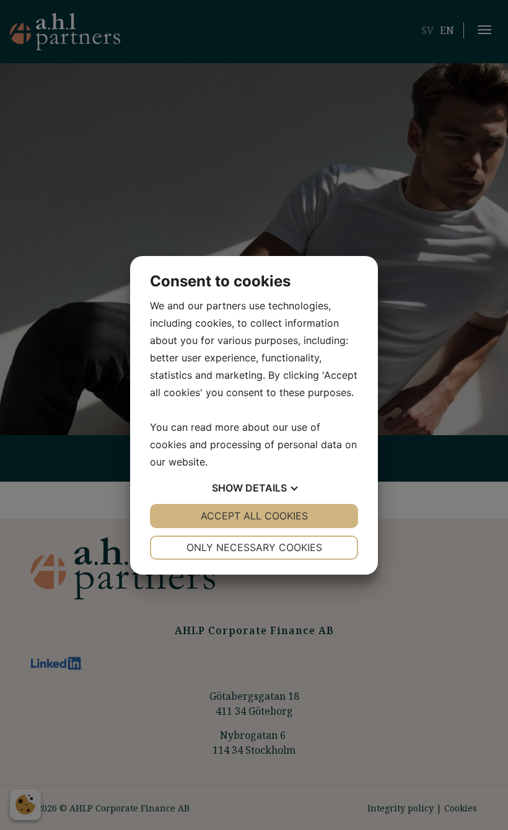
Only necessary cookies (254, 547)
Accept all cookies (254, 516)
